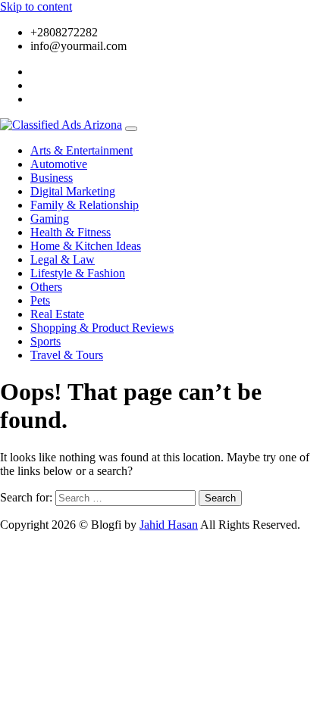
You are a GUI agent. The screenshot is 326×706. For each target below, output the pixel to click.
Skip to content (36, 6)
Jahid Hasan (168, 524)
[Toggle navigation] (131, 129)
